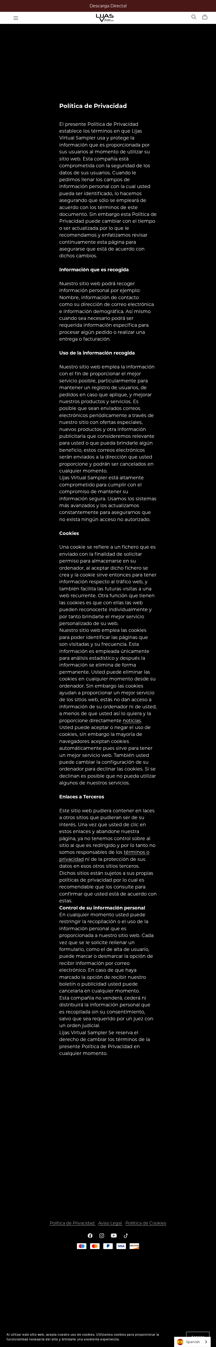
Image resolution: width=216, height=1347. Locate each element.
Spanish (193, 1342)
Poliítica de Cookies (145, 1223)
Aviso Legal (110, 1223)
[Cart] (207, 17)
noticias (132, 720)
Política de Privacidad (73, 1223)
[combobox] (192, 1342)
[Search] (194, 16)
